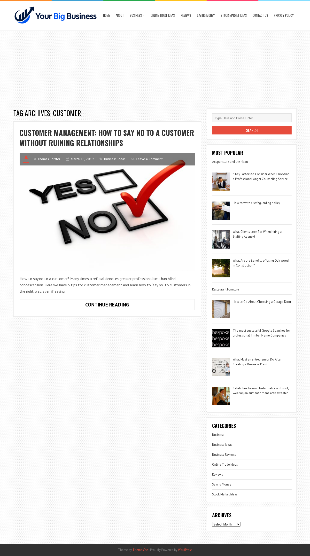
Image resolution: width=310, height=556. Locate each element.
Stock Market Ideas (234, 15)
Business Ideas (114, 159)
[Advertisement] (155, 67)
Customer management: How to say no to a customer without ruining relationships (107, 137)
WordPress (185, 550)
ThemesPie (140, 550)
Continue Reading (124, 305)
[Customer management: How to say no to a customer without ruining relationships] (107, 211)
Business (136, 15)
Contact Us (260, 15)
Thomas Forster (48, 159)
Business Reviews (224, 455)
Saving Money (206, 15)
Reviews (186, 15)
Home (106, 15)
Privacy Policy (284, 15)
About (120, 15)
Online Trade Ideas (163, 15)
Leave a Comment (149, 159)
